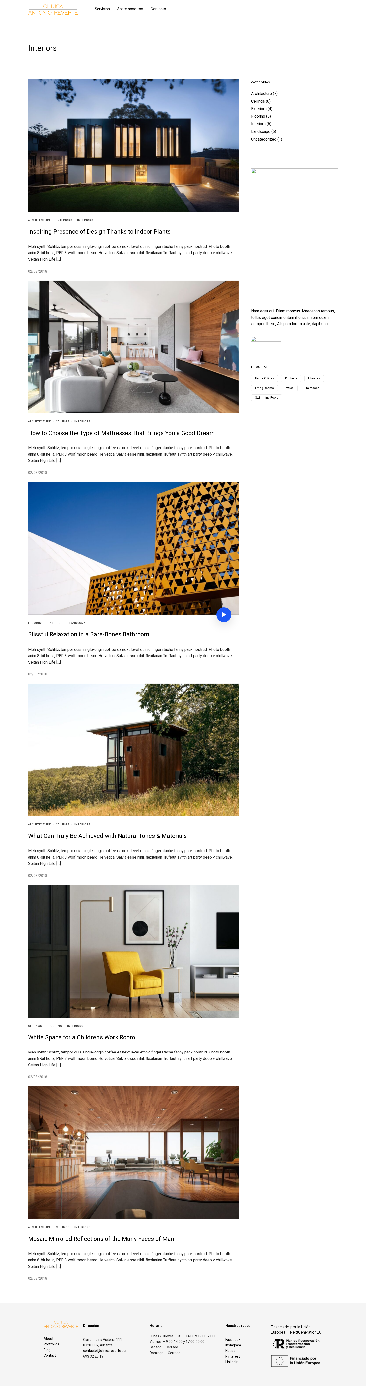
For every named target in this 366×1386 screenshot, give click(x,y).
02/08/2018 (37, 271)
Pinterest (232, 1356)
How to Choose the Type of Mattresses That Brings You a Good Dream (121, 433)
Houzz (230, 1350)
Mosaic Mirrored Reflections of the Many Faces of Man (101, 1239)
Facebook (232, 1339)
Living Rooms (264, 388)
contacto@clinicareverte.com (105, 1350)
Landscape (78, 623)
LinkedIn (231, 1362)
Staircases (312, 388)
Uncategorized (263, 139)
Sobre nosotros (130, 9)
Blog (47, 1350)
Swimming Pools (266, 397)
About (48, 1338)
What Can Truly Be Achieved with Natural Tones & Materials (107, 836)
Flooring (36, 623)
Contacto (158, 9)
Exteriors (64, 220)
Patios (289, 388)
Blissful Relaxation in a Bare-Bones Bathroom (88, 634)
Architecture (39, 220)
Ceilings (62, 421)
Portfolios (51, 1344)
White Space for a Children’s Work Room (81, 1037)
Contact (50, 1355)
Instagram (233, 1345)
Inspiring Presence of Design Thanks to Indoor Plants (99, 231)
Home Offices (264, 378)
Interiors (85, 220)
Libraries (314, 378)
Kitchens (291, 378)
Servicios (102, 9)
